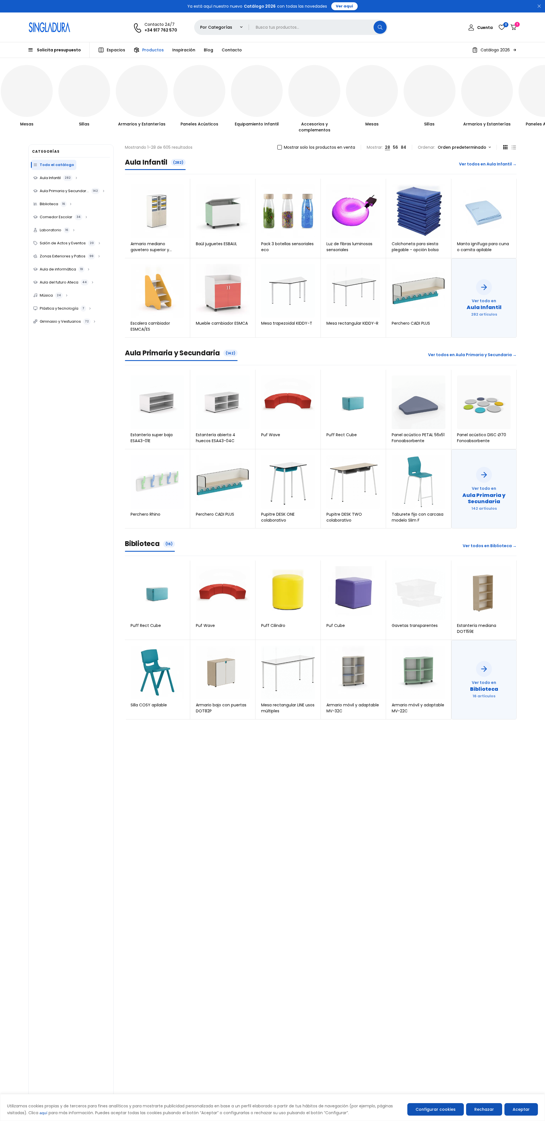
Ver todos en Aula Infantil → (488, 164)
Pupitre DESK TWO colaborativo (344, 517)
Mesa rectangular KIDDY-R (352, 323)
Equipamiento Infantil (257, 124)
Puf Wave (270, 435)
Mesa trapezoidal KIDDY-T (286, 323)
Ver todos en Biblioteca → (490, 546)
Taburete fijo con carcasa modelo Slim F (417, 517)
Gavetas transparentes (415, 625)
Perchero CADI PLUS (411, 323)
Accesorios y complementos (314, 127)
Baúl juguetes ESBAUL (216, 244)
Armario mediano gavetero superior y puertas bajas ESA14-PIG (154, 250)
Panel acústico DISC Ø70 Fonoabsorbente (481, 438)
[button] (494, 50)
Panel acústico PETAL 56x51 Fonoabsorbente (418, 438)
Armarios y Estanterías (141, 124)
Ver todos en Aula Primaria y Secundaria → (472, 355)
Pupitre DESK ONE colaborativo (278, 517)
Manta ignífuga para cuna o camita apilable (483, 247)
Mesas (26, 124)
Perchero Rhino (145, 514)
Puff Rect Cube (341, 435)
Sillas (84, 124)
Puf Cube (335, 625)
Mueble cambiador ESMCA (222, 323)
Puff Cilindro (273, 625)
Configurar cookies (436, 1109)
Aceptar (521, 1109)
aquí (43, 1112)
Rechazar (484, 1109)
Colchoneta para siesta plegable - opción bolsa (415, 247)
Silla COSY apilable (149, 705)
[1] (513, 27)
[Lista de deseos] (501, 27)
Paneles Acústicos (199, 124)
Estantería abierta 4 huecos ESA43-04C (215, 438)
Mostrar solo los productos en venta (319, 147)
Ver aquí (344, 6)
